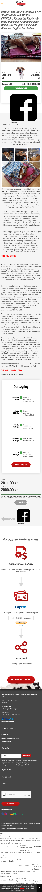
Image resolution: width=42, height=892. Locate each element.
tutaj (23, 890)
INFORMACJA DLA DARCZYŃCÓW (12, 375)
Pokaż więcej (21, 465)
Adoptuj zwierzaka (6, 741)
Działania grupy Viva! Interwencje (10, 738)
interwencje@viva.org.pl (7, 722)
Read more (37, 847)
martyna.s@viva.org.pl (11, 709)
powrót (11, 519)
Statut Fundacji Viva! (6, 735)
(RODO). (22, 888)
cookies (13, 886)
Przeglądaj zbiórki (21, 680)
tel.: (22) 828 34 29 (6, 706)
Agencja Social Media (17, 828)
